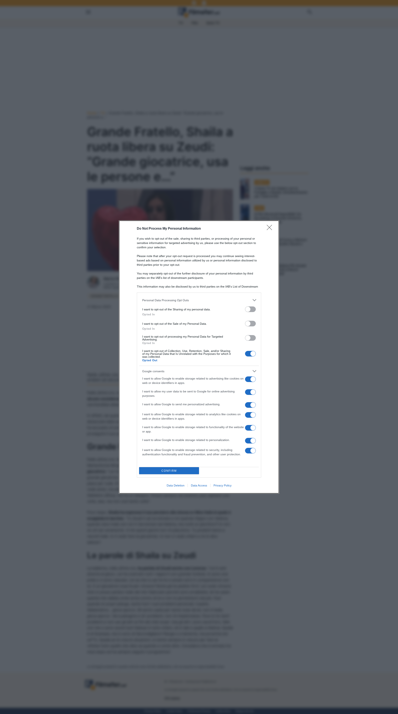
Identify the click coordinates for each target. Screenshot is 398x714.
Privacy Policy (223, 485)
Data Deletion (175, 485)
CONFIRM (169, 470)
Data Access (199, 485)
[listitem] (199, 300)
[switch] (250, 309)
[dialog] (199, 357)
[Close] (271, 229)
